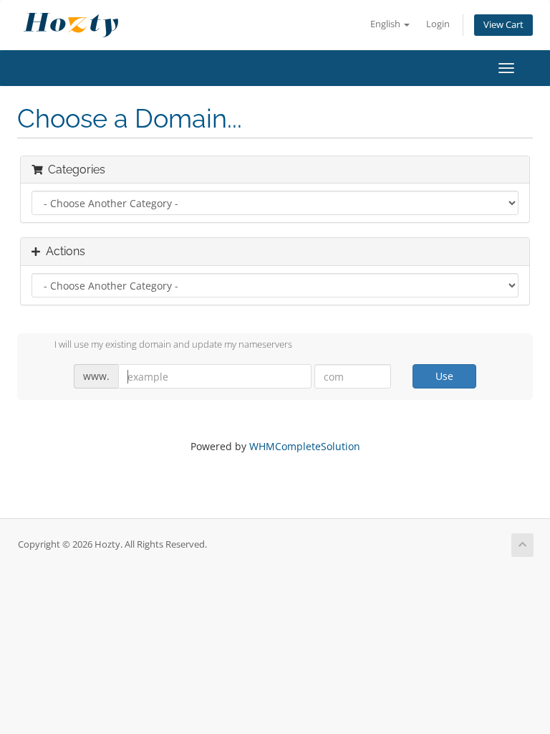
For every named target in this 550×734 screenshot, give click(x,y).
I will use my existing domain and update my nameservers (173, 344)
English (386, 24)
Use (444, 376)
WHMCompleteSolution (304, 446)
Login (438, 24)
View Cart (503, 25)
